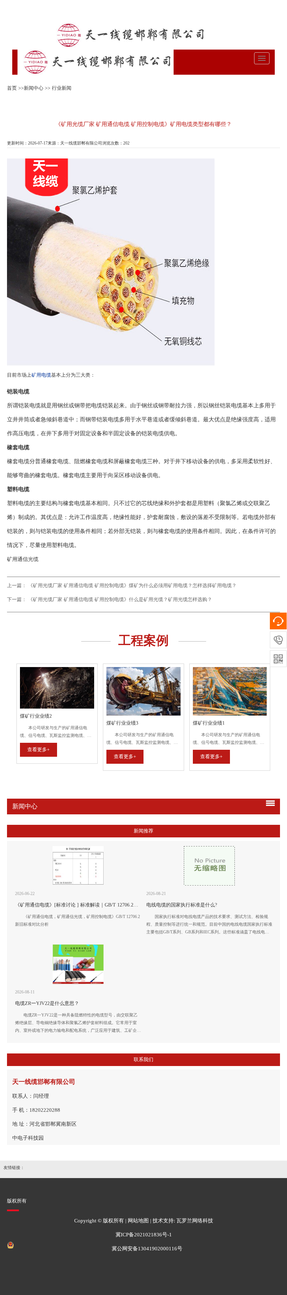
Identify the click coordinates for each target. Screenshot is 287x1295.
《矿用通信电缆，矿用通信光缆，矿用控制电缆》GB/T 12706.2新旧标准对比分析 (77, 920)
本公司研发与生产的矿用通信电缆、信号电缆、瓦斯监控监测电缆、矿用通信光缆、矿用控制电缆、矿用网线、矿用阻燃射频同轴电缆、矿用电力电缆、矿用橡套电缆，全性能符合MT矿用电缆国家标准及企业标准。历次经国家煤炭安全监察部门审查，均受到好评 (56, 732)
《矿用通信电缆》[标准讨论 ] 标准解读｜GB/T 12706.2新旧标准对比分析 (94, 905)
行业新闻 (61, 88)
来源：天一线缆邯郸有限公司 (75, 143)
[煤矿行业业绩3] (143, 691)
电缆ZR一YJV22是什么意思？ (47, 1003)
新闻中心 (33, 88)
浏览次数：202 (116, 143)
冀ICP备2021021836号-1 (143, 1234)
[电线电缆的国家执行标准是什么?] (209, 866)
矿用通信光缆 (22, 559)
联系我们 (143, 1059)
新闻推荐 (143, 831)
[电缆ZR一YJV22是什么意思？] (78, 964)
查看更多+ (38, 749)
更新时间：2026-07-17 (27, 143)
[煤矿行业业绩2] (57, 688)
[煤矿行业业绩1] (230, 691)
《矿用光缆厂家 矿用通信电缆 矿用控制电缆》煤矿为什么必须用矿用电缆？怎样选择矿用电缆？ (132, 585)
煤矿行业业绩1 (209, 723)
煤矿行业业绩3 (122, 723)
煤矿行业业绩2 (36, 716)
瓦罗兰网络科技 (194, 1220)
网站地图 (138, 1220)
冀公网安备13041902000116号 (147, 1248)
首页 (12, 88)
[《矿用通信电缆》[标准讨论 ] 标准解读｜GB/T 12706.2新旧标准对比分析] (78, 866)
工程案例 (143, 641)
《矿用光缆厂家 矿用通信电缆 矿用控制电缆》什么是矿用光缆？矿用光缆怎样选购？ (120, 599)
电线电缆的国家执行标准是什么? (181, 905)
